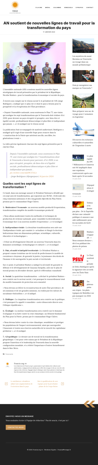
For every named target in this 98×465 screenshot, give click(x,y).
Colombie (57, 7)
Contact (89, 7)
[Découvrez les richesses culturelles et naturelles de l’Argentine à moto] (83, 135)
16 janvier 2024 (46, 176)
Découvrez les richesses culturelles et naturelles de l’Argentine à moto (82, 143)
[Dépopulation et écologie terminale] (78, 189)
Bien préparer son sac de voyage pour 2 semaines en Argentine (83, 114)
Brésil (47, 7)
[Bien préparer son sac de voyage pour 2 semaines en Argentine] (83, 106)
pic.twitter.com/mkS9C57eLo (23, 172)
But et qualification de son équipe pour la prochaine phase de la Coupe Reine (48, 384)
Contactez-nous (16, 427)
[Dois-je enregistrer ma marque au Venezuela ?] (83, 80)
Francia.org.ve (38, 450)
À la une (39, 7)
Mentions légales (50, 450)
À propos (79, 7)
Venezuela (68, 7)
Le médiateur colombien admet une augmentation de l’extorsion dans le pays (22, 384)
